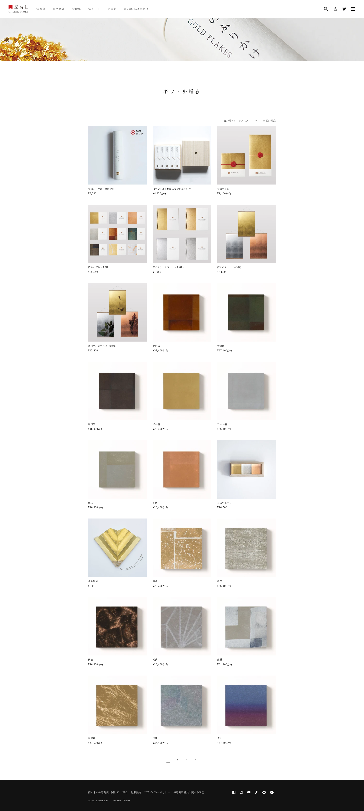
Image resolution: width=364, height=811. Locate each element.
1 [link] (168, 760)
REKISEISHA (102, 801)
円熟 (90, 659)
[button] (326, 9)
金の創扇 (93, 581)
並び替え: (229, 120)
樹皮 (219, 581)
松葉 (155, 659)
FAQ (124, 792)
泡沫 (155, 738)
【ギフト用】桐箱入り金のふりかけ (172, 189)
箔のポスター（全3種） (229, 267)
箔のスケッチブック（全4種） (169, 267)
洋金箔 (156, 424)
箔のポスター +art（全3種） (103, 346)
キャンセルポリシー (121, 800)
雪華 (155, 581)
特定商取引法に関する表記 (188, 792)
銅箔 (155, 503)
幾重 (219, 659)
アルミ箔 (222, 424)
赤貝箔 (156, 346)
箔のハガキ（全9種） (99, 267)
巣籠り (91, 738)
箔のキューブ (224, 503)
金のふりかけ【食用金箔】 (102, 189)
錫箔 (90, 503)
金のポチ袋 (223, 189)
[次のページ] (196, 760)
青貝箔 (220, 346)
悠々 (219, 738)
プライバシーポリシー (157, 792)
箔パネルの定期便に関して (103, 792)
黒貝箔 (91, 424)
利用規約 (136, 792)
